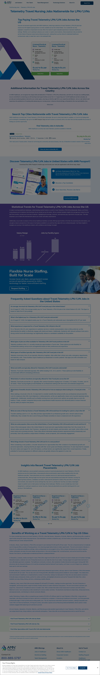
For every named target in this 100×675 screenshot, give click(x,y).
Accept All (82, 667)
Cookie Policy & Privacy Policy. (45, 672)
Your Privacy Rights (71, 667)
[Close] (97, 667)
